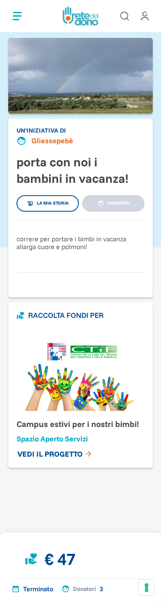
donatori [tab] (118, 203)
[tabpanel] (80, 242)
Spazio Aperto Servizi (52, 438)
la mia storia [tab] (53, 203)
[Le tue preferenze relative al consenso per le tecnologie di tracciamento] (146, 587)
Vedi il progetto (50, 454)
